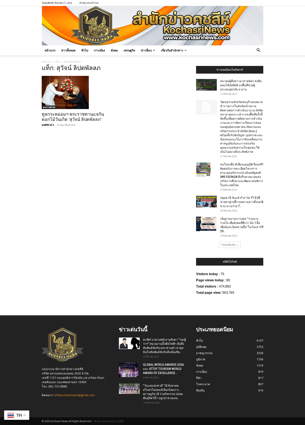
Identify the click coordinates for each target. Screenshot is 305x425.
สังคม (114, 50)
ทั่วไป (84, 50)
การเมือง (99, 50)
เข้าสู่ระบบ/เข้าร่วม (88, 2)
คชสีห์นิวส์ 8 (48, 124)
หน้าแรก (50, 50)
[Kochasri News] (152, 25)
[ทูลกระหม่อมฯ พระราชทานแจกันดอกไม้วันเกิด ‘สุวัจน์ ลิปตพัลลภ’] (75, 92)
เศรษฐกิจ (129, 50)
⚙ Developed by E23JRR (109, 421)
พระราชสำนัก (49, 107)
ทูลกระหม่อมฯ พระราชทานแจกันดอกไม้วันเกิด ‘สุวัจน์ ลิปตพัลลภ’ (73, 117)
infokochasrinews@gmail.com (75, 395)
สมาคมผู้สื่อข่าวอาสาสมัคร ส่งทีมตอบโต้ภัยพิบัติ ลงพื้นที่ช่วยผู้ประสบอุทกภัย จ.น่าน (241, 85)
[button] (258, 51)
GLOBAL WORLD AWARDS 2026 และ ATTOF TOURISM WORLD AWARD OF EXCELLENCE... (163, 369)
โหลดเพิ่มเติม (228, 244)
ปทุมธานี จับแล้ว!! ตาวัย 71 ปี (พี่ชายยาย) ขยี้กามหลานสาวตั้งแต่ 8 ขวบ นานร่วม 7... (241, 202)
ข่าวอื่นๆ (146, 50)
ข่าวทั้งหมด (68, 50)
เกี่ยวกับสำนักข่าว (172, 50)
